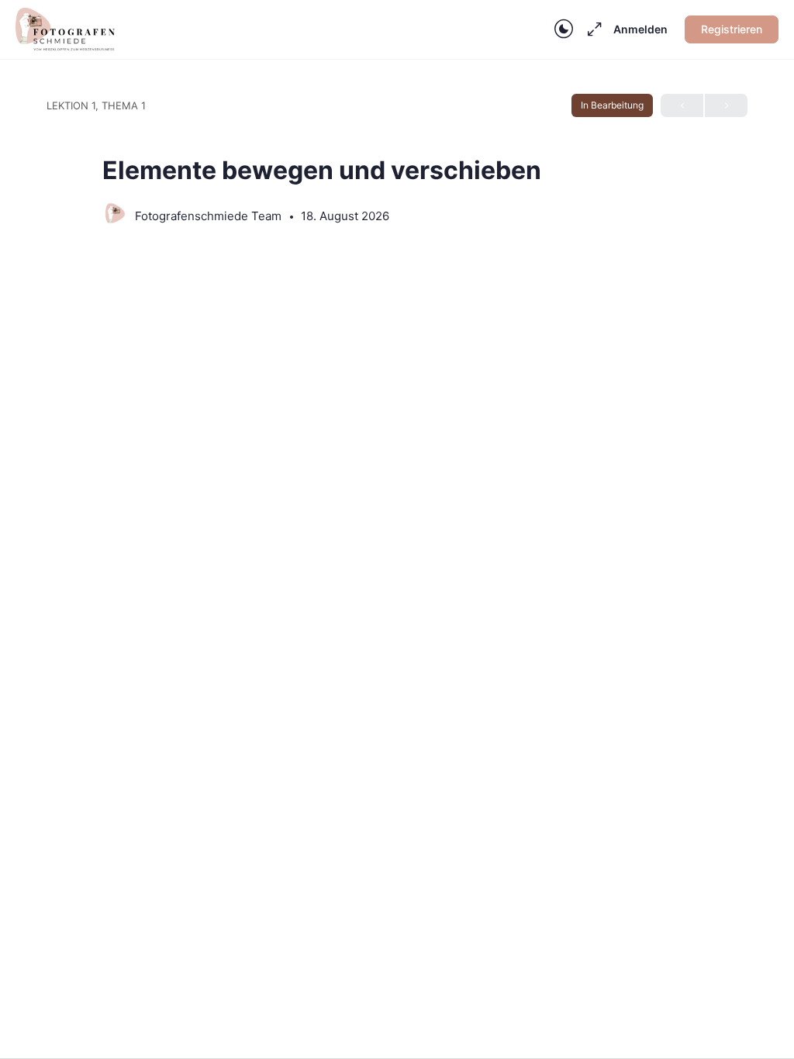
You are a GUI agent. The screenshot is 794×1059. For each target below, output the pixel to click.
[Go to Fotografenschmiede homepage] (65, 28)
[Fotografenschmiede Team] (114, 214)
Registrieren (731, 29)
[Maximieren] (591, 29)
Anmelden (640, 29)
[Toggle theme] (563, 29)
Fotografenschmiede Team (210, 216)
